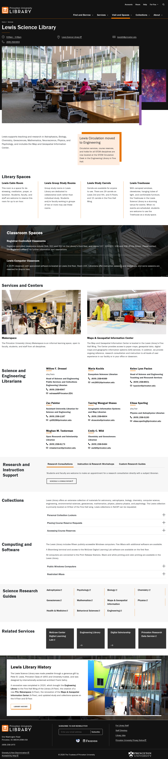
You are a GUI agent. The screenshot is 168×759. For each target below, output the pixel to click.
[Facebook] (65, 741)
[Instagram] (71, 741)
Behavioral (87, 610)
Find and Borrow (82, 14)
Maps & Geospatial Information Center (110, 338)
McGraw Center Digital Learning (57, 636)
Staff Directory (121, 730)
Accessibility (9, 755)
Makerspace (9, 338)
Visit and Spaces (121, 14)
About (157, 14)
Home (4, 22)
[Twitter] (60, 741)
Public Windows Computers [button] (61, 566)
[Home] (17, 10)
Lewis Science (70, 37)
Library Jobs (120, 735)
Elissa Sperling (139, 403)
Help (145, 4)
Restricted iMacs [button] (55, 574)
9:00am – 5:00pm (13, 37)
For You (153, 4)
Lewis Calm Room (12, 183)
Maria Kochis (96, 368)
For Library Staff (122, 725)
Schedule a (60, 481)
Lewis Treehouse (140, 183)
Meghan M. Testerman (59, 430)
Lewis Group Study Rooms (60, 183)
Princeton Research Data (151, 634)
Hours (137, 4)
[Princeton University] (140, 754)
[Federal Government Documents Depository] (78, 742)
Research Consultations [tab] (60, 463)
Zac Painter (53, 403)
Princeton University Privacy (130, 740)
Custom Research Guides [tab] (132, 463)
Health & (56, 610)
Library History (21, 706)
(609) (13, 42)
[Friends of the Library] (90, 741)
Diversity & (14, 752)
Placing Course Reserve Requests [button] (64, 522)
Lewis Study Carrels (99, 183)
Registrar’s (18, 249)
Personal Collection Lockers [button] (61, 515)
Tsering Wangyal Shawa (102, 403)
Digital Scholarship (120, 632)
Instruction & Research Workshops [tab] (95, 463)
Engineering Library (90, 632)
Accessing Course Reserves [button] (61, 530)
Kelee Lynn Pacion (141, 368)
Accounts (128, 4)
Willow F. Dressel (56, 368)
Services (101, 14)
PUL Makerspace (23, 692)
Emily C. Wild (96, 430)
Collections (141, 14)
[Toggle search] (163, 4)
